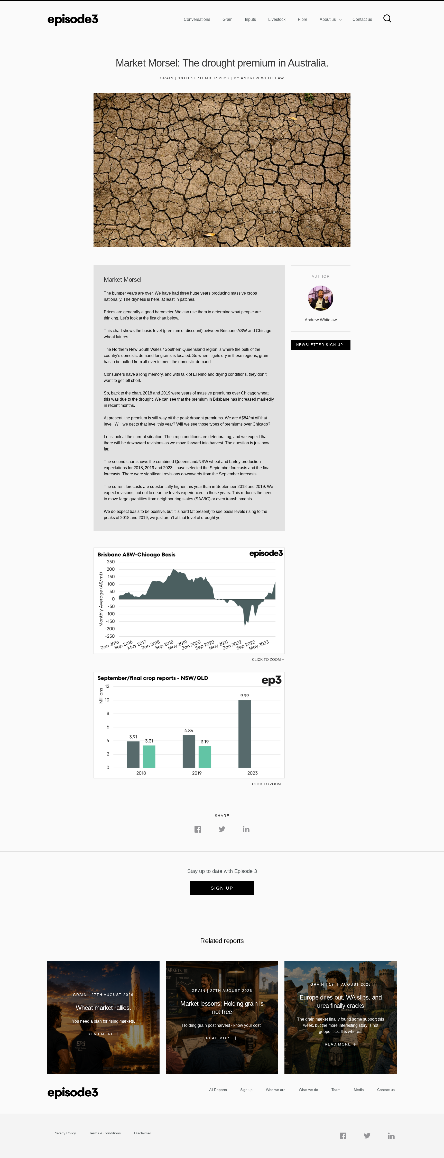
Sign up (222, 888)
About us (328, 19)
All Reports (218, 1090)
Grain (228, 19)
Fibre (302, 19)
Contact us (362, 19)
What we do (308, 1090)
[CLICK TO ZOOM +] (189, 652)
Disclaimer (142, 1133)
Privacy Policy (64, 1133)
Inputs (250, 19)
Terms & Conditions (105, 1133)
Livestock (276, 19)
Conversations (197, 19)
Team (335, 1090)
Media (359, 1090)
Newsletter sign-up (319, 345)
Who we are (275, 1090)
